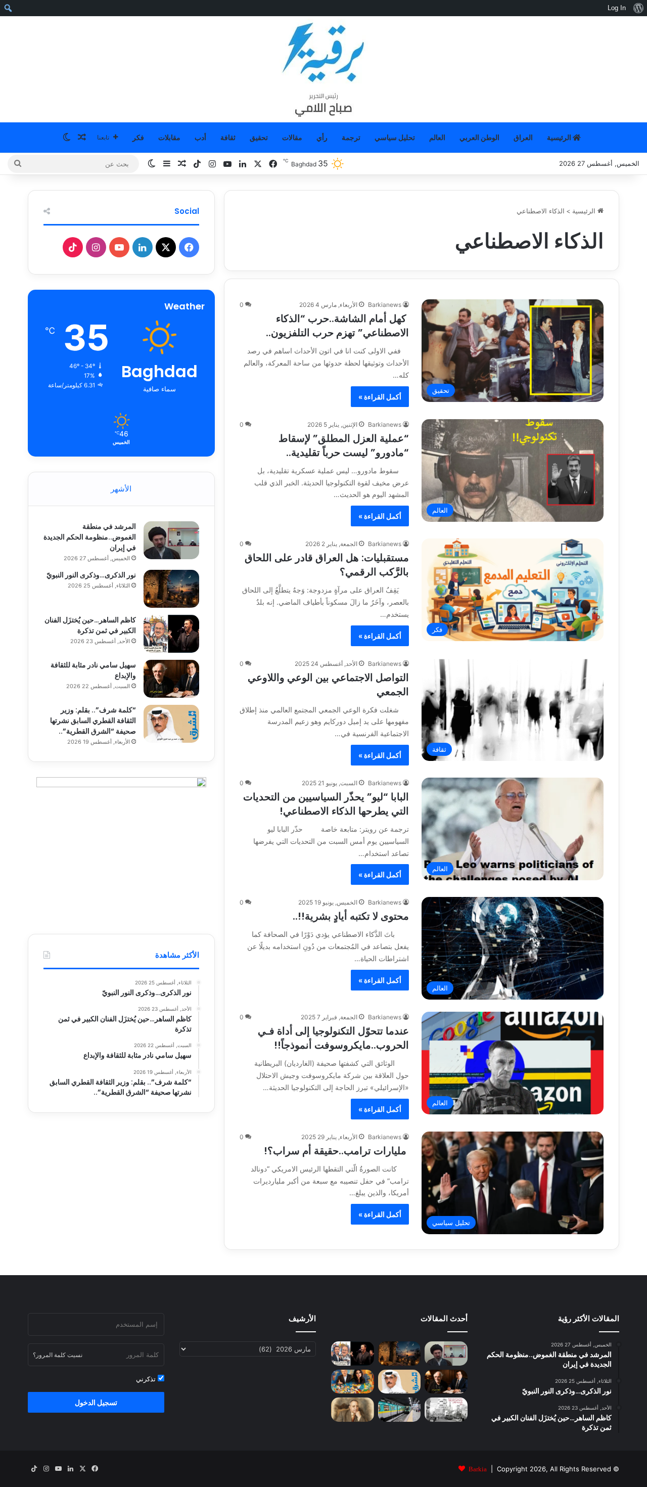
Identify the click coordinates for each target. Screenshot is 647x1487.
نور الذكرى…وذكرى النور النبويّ (91, 575)
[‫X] (166, 247)
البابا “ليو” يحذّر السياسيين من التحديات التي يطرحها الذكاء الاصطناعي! (326, 804)
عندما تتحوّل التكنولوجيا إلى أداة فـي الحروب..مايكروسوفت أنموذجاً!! (333, 1038)
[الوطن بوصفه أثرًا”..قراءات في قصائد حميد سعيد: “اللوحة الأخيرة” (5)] (352, 1382)
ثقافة (228, 137)
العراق (523, 137)
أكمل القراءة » (379, 396)
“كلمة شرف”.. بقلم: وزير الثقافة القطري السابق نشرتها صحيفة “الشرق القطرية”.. (93, 720)
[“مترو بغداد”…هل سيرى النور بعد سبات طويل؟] (399, 1410)
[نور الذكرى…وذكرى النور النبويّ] (171, 589)
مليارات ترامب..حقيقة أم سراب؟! (336, 1151)
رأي (322, 137)
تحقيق (259, 137)
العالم (437, 137)
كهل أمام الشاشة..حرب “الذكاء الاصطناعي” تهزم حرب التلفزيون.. (337, 325)
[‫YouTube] (119, 247)
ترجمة (351, 137)
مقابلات (169, 137)
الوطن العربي (479, 137)
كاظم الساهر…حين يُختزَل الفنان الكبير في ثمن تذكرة (90, 625)
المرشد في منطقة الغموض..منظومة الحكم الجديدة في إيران (89, 537)
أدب (200, 137)
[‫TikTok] (73, 247)
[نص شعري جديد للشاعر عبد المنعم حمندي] (352, 1410)
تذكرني (147, 1379)
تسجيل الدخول (96, 1402)
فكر (138, 137)
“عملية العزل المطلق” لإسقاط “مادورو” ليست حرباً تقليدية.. (344, 445)
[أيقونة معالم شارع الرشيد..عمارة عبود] (446, 1410)
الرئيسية (560, 137)
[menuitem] (638, 8)
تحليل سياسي (395, 137)
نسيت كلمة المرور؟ (57, 1355)
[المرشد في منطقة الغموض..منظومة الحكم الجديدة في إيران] (171, 540)
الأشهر (121, 488)
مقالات (292, 137)
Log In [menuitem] (617, 8)
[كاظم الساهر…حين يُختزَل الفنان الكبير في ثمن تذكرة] (171, 634)
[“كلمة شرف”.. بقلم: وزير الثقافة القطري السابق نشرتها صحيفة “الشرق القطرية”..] (171, 724)
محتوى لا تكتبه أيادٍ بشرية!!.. (351, 916)
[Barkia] (323, 69)
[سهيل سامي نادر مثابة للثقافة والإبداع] (171, 679)
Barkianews (384, 304)
